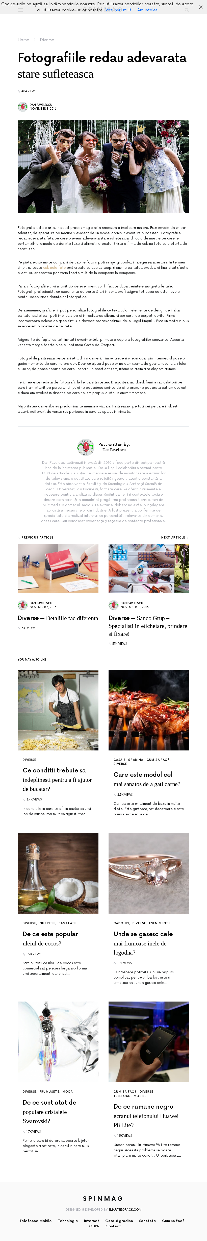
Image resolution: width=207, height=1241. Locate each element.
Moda (68, 1091)
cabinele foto (54, 267)
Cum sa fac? (158, 760)
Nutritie (48, 923)
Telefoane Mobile (130, 1096)
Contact (113, 1226)
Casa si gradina (128, 760)
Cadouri (121, 923)
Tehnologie (68, 1221)
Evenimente (159, 923)
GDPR (94, 1226)
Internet (91, 1221)
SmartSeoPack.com (125, 1210)
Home (23, 39)
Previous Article (37, 537)
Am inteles (147, 10)
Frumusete (49, 1091)
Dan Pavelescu (41, 105)
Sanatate (67, 923)
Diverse (47, 39)
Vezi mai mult (118, 10)
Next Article (173, 537)
